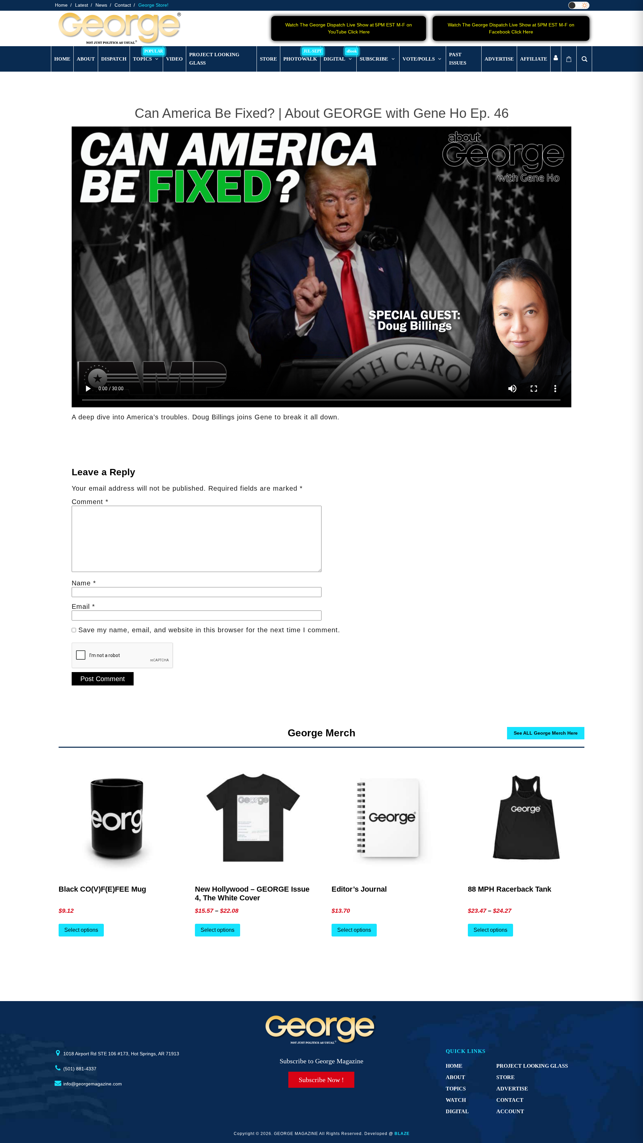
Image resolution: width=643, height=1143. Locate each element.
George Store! (153, 5)
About (455, 1077)
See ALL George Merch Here (546, 733)
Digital (457, 1111)
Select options (81, 930)
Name (84, 583)
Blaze (402, 1133)
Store (505, 1077)
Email (83, 606)
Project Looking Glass (532, 1066)
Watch (456, 1100)
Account (510, 1111)
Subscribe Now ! (321, 1079)
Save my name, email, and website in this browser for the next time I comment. (209, 630)
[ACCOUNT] (556, 59)
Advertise (512, 1088)
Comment (90, 501)
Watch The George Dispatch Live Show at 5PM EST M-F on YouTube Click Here (348, 28)
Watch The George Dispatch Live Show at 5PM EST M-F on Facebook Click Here (511, 28)
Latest (81, 5)
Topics (456, 1088)
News (101, 5)
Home (61, 5)
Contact (123, 5)
